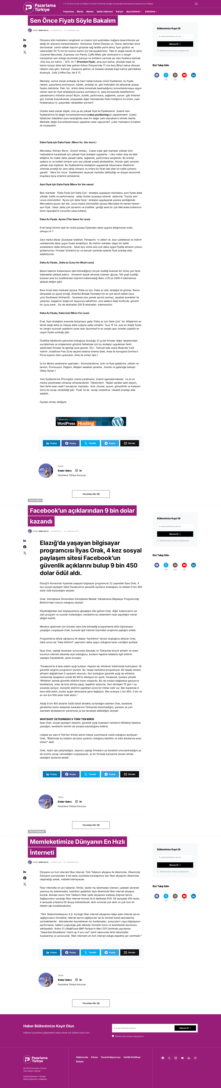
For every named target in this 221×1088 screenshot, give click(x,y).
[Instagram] (175, 1058)
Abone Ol (173, 44)
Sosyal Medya (35, 500)
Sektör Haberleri (36, 831)
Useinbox (43, 1079)
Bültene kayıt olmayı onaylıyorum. (174, 50)
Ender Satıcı (65, 470)
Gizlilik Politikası (132, 1057)
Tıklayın (149, 4)
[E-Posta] (195, 1058)
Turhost (42, 1076)
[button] (196, 3)
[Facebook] (156, 76)
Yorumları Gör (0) (91, 494)
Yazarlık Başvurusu (111, 1057)
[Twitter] (169, 1058)
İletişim (80, 1061)
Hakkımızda (82, 1057)
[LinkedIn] (193, 76)
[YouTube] (182, 1058)
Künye (94, 1057)
